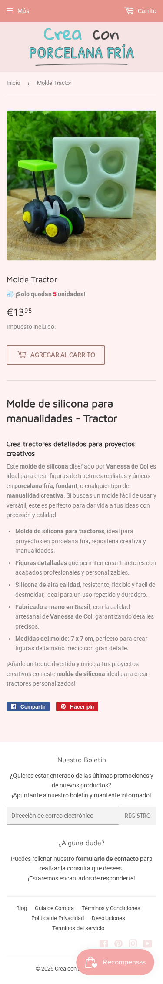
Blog (21, 908)
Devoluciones (108, 918)
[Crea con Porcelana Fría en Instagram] (133, 944)
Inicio (13, 83)
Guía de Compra (54, 908)
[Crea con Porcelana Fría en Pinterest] (118, 944)
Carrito (146, 10)
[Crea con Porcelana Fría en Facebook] (103, 944)
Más (23, 10)
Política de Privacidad (57, 918)
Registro (138, 816)
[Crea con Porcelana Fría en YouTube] (147, 944)
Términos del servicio (78, 928)
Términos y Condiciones (111, 908)
